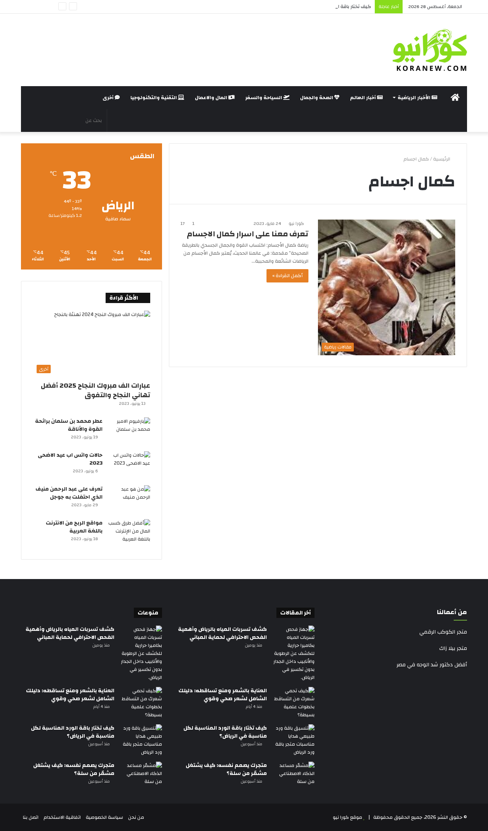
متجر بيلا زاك (453, 648)
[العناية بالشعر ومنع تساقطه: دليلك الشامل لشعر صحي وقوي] (294, 703)
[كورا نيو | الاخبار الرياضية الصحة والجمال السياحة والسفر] (430, 50)
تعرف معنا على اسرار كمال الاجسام (247, 234)
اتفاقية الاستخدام (62, 817)
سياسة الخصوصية (104, 817)
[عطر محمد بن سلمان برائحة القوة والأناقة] (129, 431)
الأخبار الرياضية (415, 97)
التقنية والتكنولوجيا (154, 97)
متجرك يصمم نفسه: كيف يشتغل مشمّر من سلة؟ (226, 769)
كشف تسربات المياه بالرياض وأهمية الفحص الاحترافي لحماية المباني (222, 633)
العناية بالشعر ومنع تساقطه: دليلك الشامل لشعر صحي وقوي (222, 695)
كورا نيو (296, 223)
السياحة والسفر (264, 97)
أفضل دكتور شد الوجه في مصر (431, 665)
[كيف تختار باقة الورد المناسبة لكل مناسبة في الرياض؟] (294, 740)
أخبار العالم (363, 97)
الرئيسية (442, 159)
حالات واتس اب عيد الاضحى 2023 (70, 459)
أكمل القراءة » (287, 275)
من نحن (136, 817)
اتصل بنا (31, 817)
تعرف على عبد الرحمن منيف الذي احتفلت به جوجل (69, 493)
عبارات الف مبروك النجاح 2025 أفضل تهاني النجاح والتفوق (95, 390)
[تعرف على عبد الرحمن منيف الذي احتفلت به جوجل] (129, 499)
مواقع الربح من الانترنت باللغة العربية (74, 527)
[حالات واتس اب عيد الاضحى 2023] (129, 465)
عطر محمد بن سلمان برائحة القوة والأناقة (69, 425)
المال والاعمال (211, 97)
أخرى (109, 97)
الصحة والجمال (317, 97)
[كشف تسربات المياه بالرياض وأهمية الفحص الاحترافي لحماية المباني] (294, 654)
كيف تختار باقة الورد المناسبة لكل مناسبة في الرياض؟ (314, 6)
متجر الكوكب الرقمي (443, 632)
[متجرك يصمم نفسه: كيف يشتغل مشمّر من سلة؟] (294, 776)
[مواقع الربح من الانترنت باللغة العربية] (129, 533)
